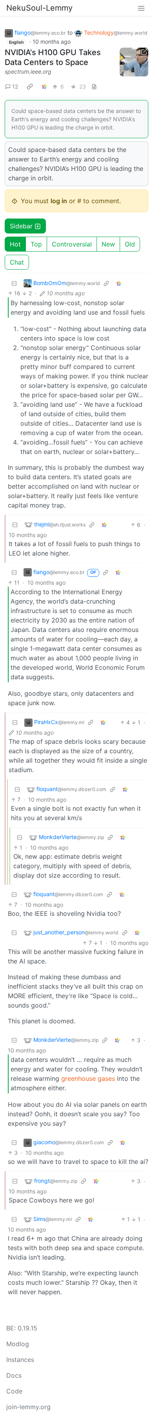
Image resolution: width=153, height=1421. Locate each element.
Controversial (72, 244)
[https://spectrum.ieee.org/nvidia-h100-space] (134, 62)
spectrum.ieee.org (28, 71)
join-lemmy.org (28, 1407)
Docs (14, 1375)
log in (59, 201)
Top (36, 244)
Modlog (17, 1344)
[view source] (94, 86)
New (108, 244)
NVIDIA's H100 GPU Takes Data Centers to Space (53, 57)
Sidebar (21, 226)
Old (130, 244)
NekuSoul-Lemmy (39, 8)
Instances (20, 1360)
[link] (30, 86)
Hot (15, 244)
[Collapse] (14, 283)
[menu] (141, 8)
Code (14, 1391)
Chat (17, 262)
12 (15, 86)
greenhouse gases (88, 1078)
